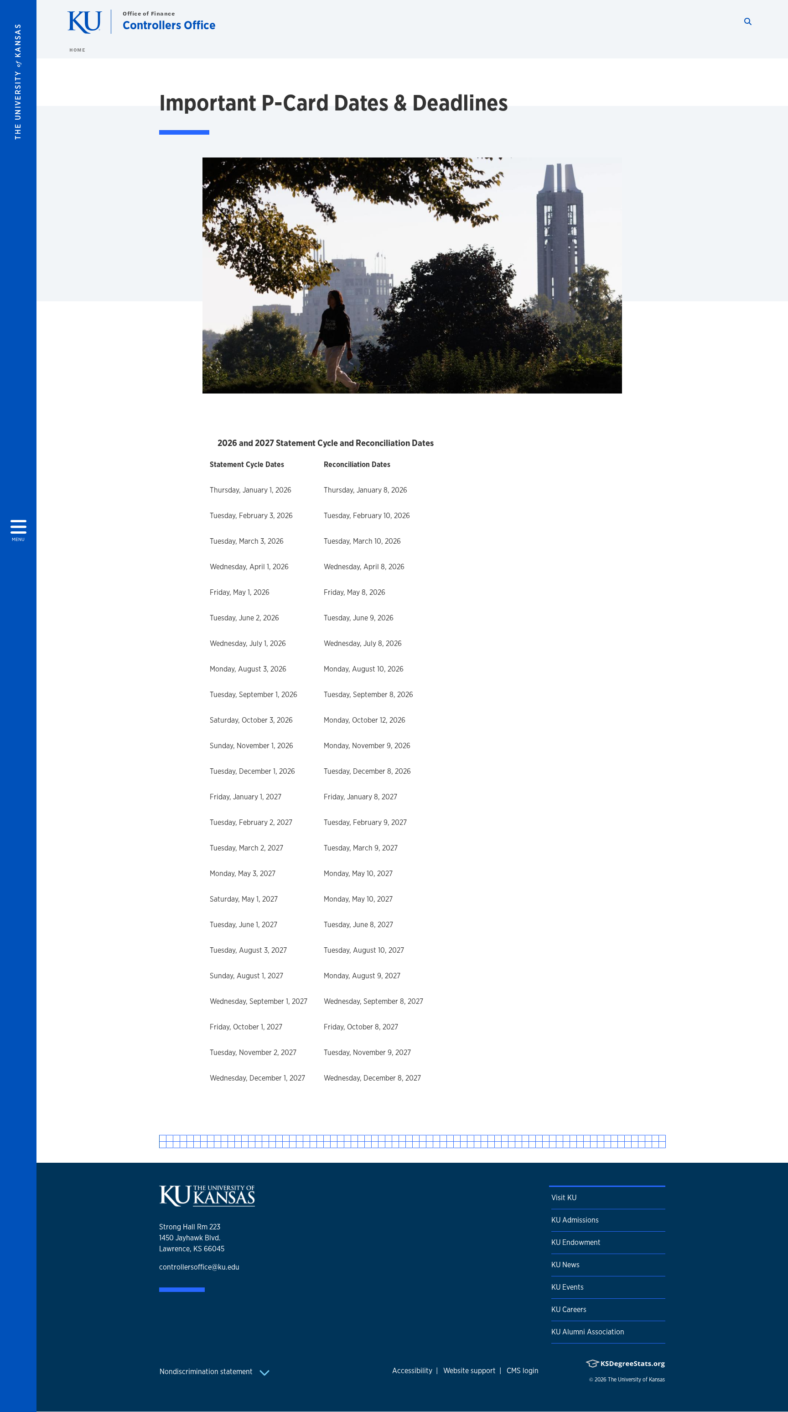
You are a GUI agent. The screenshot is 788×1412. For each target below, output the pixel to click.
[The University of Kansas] (207, 1203)
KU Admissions (575, 1220)
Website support (469, 1370)
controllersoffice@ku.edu (199, 1267)
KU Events (567, 1287)
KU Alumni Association (587, 1332)
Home (77, 50)
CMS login (523, 1370)
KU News (565, 1265)
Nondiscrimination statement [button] (207, 1371)
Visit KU (563, 1197)
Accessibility (412, 1370)
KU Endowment (576, 1242)
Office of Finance (149, 13)
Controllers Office (169, 25)
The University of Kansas (636, 1379)
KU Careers (568, 1309)
